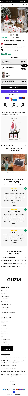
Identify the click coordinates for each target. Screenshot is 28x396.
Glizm (12, 394)
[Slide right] (17, 35)
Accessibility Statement (4, 322)
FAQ (2, 336)
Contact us (4, 328)
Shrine (19, 394)
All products (4, 331)
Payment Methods (6, 304)
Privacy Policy (4, 299)
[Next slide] (25, 164)
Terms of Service (5, 296)
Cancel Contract (7, 348)
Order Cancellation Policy (8, 312)
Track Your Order (5, 339)
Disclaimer (4, 290)
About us (3, 325)
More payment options (14, 94)
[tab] (7, 172)
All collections (4, 334)
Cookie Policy (4, 301)
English (13, 384)
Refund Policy (4, 310)
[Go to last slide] (3, 164)
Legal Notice (4, 293)
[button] (1, 4)
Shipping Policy (5, 307)
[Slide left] (11, 35)
